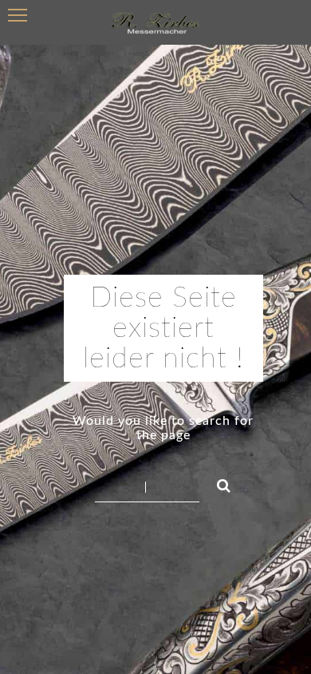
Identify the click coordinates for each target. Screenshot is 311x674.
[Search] (217, 483)
